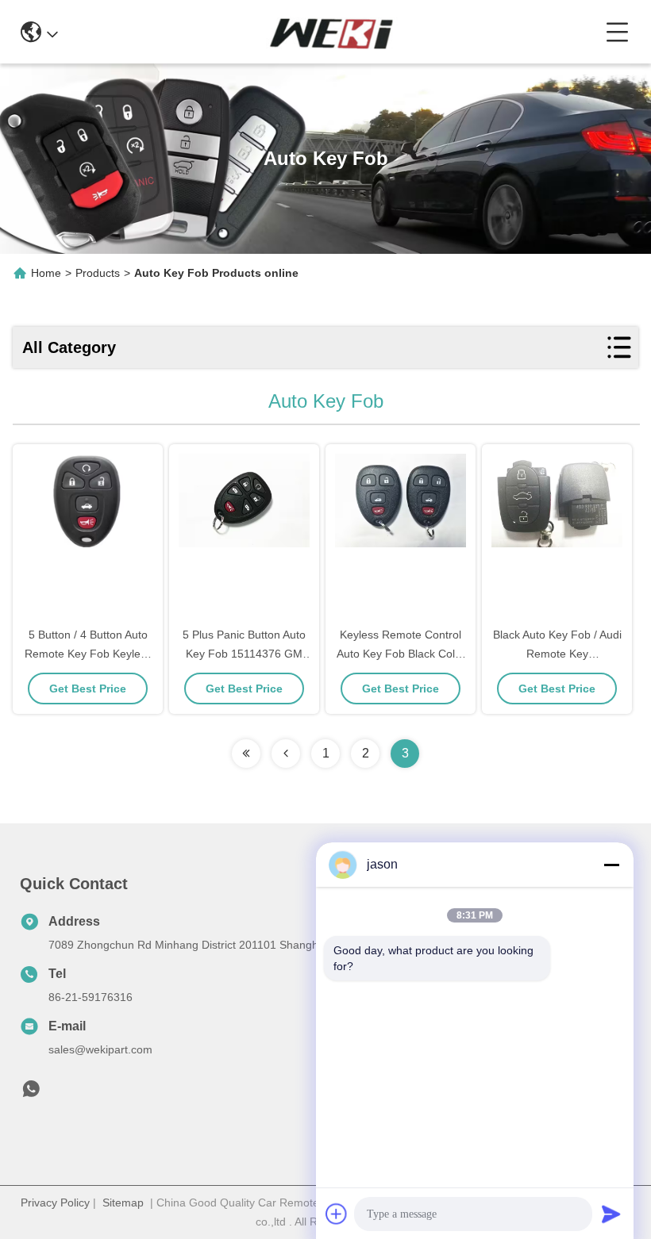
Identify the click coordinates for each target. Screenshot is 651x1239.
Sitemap (123, 1202)
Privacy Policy (55, 1202)
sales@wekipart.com (100, 1049)
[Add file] (337, 1213)
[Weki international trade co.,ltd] (332, 32)
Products (97, 273)
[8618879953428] (31, 1093)
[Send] (611, 1213)
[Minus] (611, 864)
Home (46, 273)
